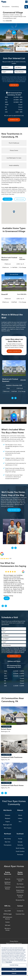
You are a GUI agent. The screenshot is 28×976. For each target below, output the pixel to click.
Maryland (7, 818)
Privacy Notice (11, 81)
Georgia (20, 841)
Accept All (14, 973)
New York (7, 841)
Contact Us (20, 910)
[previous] (12, 548)
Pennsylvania (5, 6)
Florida (20, 838)
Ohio (20, 821)
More (6, 598)
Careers (7, 922)
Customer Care (20, 914)
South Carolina (20, 851)
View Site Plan (20, 199)
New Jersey (7, 838)
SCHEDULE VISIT (14, 119)
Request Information (14, 351)
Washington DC (7, 824)
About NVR (7, 910)
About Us (7, 879)
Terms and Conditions (20, 81)
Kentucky (20, 845)
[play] (14, 415)
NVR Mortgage (8, 914)
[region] (14, 960)
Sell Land (7, 925)
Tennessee (20, 854)
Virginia (7, 821)
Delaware (7, 815)
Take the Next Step (14, 509)
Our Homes (20, 884)
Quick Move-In (20, 887)
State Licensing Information (14, 943)
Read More (7, 199)
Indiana (20, 818)
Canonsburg (15, 6)
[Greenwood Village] (7, 47)
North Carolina (20, 848)
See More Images (21, 49)
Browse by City (20, 900)
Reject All (14, 969)
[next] (15, 548)
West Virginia (7, 828)
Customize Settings (14, 965)
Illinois (20, 815)
